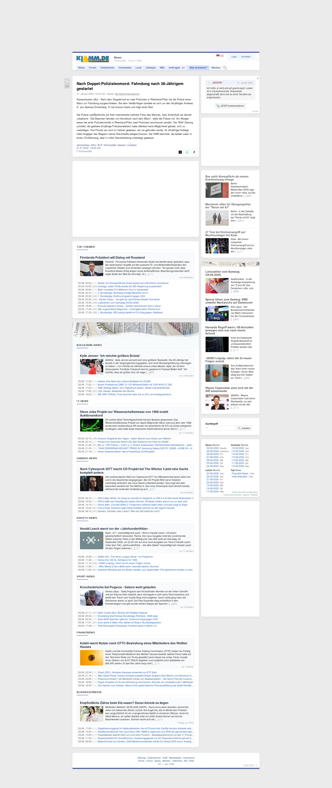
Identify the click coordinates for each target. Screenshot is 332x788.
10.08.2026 (238, 466)
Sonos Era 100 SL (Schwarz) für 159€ (117, 559)
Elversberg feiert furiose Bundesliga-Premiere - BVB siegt (128, 615)
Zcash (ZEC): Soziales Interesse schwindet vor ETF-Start (127, 672)
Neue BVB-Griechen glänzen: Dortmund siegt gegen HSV (128, 619)
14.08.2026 (238, 453)
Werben (215, 67)
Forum (92, 67)
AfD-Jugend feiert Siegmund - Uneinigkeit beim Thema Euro (129, 309)
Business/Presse (89, 692)
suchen (246, 428)
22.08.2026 (213, 476)
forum (255, 111)
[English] (222, 56)
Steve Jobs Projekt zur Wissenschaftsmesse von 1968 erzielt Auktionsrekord (124, 413)
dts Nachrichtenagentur (127, 93)
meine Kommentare (232, 494)
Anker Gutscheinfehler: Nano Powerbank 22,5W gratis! (126, 451)
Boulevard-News (89, 345)
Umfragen (177, 67)
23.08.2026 (213, 473)
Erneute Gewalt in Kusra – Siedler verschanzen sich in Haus (129, 305)
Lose (138, 67)
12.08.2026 (238, 460)
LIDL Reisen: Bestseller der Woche (116, 391)
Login (234, 56)
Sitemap (141, 757)
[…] (147, 274)
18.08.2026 (213, 488)
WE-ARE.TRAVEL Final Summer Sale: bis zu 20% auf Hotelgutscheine (134, 394)
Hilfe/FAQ (177, 760)
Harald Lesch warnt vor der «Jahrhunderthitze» (114, 528)
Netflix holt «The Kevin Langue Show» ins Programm (125, 556)
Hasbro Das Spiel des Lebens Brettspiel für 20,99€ (124, 381)
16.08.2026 (238, 448)
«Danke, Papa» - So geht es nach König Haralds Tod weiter (129, 299)
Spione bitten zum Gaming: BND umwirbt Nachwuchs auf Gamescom (228, 300)
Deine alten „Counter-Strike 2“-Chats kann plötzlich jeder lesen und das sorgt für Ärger (143, 504)
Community (125, 67)
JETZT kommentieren (232, 105)
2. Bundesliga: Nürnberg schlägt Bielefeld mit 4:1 (123, 292)
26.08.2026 (213, 460)
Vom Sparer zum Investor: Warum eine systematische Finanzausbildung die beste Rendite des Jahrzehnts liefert (156, 685)
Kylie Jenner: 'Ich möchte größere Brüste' (110, 355)
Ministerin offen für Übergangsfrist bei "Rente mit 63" (228, 205)
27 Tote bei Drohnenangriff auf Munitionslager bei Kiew (225, 233)
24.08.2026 (213, 466)
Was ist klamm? (198, 67)
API (186, 760)
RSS (191, 760)
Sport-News (86, 576)
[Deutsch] (218, 56)
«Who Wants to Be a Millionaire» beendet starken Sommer (128, 566)
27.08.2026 (213, 457)
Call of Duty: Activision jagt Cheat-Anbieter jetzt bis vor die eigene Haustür (136, 507)
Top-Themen (86, 246)
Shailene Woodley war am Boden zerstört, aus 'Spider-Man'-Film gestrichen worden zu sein (145, 569)
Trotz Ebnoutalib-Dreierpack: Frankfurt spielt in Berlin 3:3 (127, 625)
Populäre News (240, 473)
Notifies (254, 494)
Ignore (246, 494)
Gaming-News (87, 458)
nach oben (249, 765)
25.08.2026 (213, 463)
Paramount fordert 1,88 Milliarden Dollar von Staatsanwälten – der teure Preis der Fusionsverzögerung (151, 678)
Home (141, 760)
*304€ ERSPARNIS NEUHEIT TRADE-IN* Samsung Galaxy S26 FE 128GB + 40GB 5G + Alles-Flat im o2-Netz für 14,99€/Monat (164, 448)
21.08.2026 (213, 479)
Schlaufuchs (107, 67)
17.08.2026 (213, 491)
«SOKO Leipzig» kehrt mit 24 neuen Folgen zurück (124, 563)
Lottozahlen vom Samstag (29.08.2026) (118, 302)
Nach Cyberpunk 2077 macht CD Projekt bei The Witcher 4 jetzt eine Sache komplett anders (134, 471)
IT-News (83, 401)
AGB (165, 757)
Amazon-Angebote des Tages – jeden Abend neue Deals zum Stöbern (134, 438)
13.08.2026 (238, 457)
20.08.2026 (213, 482)
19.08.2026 (213, 485)
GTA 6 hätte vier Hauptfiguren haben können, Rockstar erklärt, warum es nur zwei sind (142, 501)
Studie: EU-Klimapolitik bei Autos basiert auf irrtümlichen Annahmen (133, 283)
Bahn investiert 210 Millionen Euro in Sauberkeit (123, 289)
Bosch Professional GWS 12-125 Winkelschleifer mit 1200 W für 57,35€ (135, 384)
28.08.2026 (213, 453)
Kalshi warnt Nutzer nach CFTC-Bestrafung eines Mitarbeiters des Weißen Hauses (133, 645)
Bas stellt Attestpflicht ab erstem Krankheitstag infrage (226, 177)
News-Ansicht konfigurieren (245, 491)
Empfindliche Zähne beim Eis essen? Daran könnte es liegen (124, 703)
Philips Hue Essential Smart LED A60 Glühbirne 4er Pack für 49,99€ (133, 441)
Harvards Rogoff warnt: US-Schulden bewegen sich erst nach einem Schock (229, 330)
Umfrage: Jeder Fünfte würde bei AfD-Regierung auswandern (130, 286)
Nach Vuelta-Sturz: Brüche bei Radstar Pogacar (123, 612)
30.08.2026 (213, 448)
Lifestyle (151, 67)
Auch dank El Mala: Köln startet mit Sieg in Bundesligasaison (129, 622)
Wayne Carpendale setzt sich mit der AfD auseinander (229, 389)
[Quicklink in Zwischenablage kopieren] (67, 81)
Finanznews (86, 632)
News (81, 67)
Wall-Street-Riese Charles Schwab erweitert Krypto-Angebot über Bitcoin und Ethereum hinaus (147, 675)
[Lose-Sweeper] (225, 68)
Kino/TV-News (87, 517)
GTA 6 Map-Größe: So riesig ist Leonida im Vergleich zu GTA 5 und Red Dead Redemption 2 (145, 498)
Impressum (189, 757)
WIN (162, 67)
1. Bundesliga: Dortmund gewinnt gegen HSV (121, 296)
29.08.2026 (213, 451)
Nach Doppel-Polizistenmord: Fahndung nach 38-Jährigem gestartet (130, 86)
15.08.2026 (238, 451)
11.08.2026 (238, 463)
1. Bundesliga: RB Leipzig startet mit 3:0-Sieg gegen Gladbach (130, 312)
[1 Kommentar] (84, 151)
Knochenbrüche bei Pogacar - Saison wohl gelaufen (118, 587)
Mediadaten (175, 757)
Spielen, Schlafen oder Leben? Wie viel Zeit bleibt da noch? (129, 511)
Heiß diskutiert (239, 476)
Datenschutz (154, 757)
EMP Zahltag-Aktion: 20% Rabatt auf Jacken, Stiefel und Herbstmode (134, 387)
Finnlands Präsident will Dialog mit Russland (112, 257)
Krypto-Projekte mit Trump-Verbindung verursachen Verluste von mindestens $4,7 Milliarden (145, 682)
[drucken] (67, 86)
